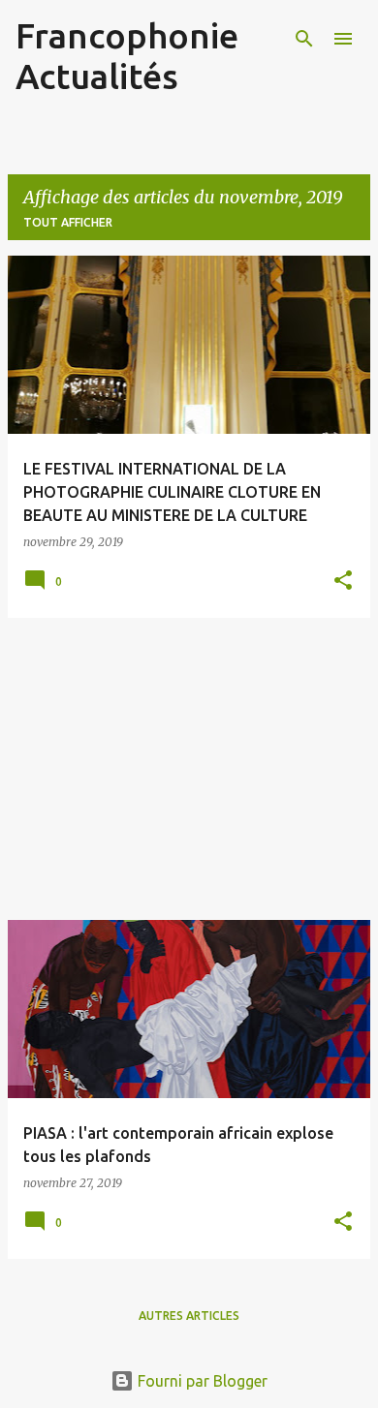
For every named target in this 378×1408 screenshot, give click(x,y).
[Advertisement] (189, 768)
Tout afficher (67, 222)
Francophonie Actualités (127, 55)
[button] (343, 581)
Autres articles (189, 1315)
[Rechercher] (304, 38)
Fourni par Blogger (201, 1381)
